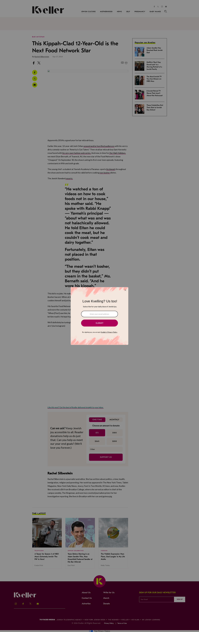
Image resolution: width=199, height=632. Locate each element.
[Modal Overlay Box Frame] (99, 316)
